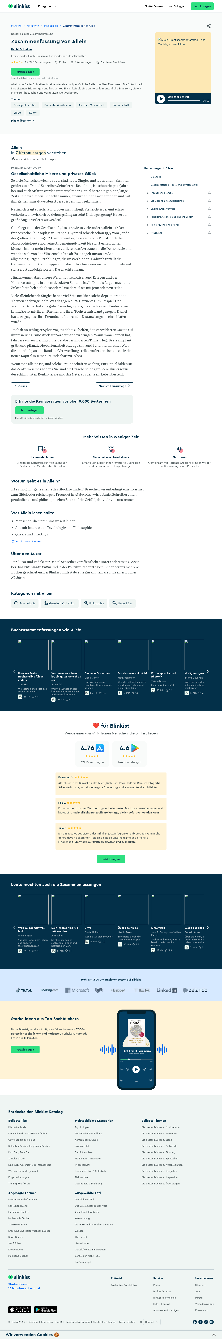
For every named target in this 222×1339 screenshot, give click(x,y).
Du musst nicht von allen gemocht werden (94, 1227)
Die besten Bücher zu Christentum (161, 1127)
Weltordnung (82, 1218)
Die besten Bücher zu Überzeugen (161, 1183)
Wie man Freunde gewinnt (23, 1171)
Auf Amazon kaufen (28, 541)
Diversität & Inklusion (57, 105)
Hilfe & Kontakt (161, 1303)
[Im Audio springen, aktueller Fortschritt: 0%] (184, 100)
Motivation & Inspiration (88, 1158)
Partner (199, 1297)
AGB (59, 1322)
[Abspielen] (161, 99)
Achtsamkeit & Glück (86, 1139)
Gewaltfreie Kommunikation (90, 1249)
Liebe (17, 112)
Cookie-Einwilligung (104, 1322)
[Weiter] (207, 671)
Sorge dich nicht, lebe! (87, 1255)
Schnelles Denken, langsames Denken (29, 1146)
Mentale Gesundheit (91, 105)
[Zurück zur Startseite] (19, 6)
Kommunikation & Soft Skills (90, 1171)
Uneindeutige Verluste (168, 208)
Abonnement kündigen (166, 1310)
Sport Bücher (15, 1237)
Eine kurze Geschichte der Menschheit (29, 1164)
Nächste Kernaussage (112, 386)
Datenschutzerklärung (78, 1322)
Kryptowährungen (18, 1177)
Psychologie (51, 25)
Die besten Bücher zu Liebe (157, 1139)
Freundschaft (121, 105)
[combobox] (152, 1322)
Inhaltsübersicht (21, 120)
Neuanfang (161, 232)
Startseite (16, 25)
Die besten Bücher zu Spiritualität (160, 1158)
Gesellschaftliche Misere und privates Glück (174, 184)
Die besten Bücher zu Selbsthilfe (159, 1146)
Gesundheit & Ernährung (88, 1183)
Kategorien (45, 6)
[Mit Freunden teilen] (209, 26)
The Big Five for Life (19, 1183)
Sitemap (33, 1322)
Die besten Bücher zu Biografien (159, 1171)
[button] (111, 1335)
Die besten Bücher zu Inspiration (160, 1177)
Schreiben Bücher (18, 1205)
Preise (156, 1285)
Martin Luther (82, 1243)
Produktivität (82, 1146)
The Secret (81, 1237)
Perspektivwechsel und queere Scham (177, 216)
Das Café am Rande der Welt (91, 1205)
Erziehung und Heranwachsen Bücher (29, 1230)
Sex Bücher (14, 1243)
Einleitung (156, 176)
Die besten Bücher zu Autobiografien (162, 1164)
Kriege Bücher (16, 1249)
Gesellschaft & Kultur (62, 603)
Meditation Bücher (18, 1212)
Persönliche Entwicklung (88, 1133)
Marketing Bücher (18, 1255)
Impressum (47, 1322)
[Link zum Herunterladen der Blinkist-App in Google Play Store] (45, 1309)
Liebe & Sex (125, 603)
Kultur (33, 112)
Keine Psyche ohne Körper (170, 224)
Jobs (197, 1291)
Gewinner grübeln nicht (21, 1139)
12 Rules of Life (16, 1158)
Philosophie (96, 603)
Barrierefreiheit (127, 1322)
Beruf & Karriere (83, 1152)
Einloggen (179, 6)
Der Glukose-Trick (84, 1199)
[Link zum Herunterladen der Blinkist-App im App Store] (19, 1309)
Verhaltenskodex (204, 1303)
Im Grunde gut (83, 1262)
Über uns (200, 1285)
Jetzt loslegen (202, 6)
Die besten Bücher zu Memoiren (159, 1133)
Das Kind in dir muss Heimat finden (27, 1133)
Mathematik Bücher (19, 1218)
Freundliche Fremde (166, 192)
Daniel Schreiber (21, 49)
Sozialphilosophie (25, 105)
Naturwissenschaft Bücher (22, 1199)
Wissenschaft (82, 1164)
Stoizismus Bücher (18, 1224)
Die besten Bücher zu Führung (158, 1152)
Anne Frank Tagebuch (87, 1212)
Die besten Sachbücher (124, 1285)
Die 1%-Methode (17, 1127)
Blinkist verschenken (164, 1297)
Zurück (22, 386)
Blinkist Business (154, 6)
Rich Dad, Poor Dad (19, 1152)
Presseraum (201, 1310)
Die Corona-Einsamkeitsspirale (172, 200)
